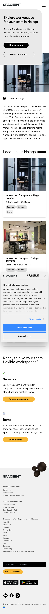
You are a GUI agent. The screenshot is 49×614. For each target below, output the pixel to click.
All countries (8, 492)
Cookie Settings (9, 512)
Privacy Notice (8, 507)
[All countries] (4, 98)
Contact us (7, 490)
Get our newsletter (12, 571)
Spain (12, 98)
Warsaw (6, 538)
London (6, 527)
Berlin (5, 532)
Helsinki (6, 522)
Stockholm (7, 525)
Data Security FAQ (10, 510)
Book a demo (16, 45)
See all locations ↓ (19, 54)
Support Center (9, 504)
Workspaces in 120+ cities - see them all (18, 551)
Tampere (6, 546)
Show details (35, 319)
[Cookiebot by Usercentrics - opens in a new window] (29, 275)
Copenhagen (7, 540)
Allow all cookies (24, 327)
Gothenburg (7, 548)
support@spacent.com (12, 501)
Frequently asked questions (13, 495)
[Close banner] (45, 275)
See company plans (19, 398)
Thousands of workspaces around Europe (20, 519)
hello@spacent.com (11, 486)
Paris (5, 535)
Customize (23, 336)
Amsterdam (7, 530)
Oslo (4, 543)
